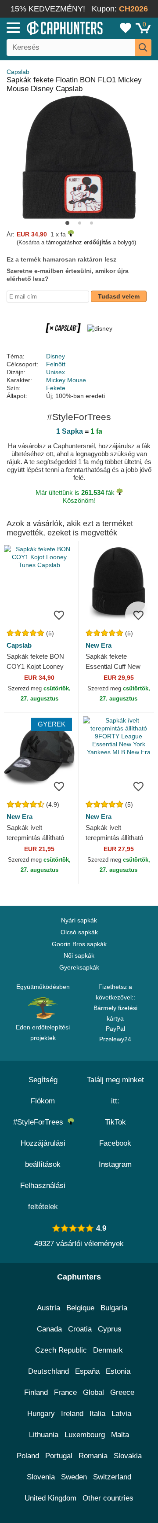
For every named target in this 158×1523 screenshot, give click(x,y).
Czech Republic (61, 1350)
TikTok (115, 1122)
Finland (36, 1392)
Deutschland (48, 1371)
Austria (48, 1308)
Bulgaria (114, 1308)
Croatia (80, 1329)
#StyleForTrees (40, 1122)
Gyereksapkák (79, 967)
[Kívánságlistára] (59, 614)
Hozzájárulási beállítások (43, 1154)
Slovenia (41, 1477)
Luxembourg (85, 1435)
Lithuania (43, 1435)
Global (93, 1392)
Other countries (108, 1498)
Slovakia (128, 1456)
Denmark (108, 1350)
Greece (122, 1392)
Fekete (55, 387)
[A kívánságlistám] (125, 28)
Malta (120, 1435)
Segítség (43, 1080)
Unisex (55, 372)
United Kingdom (50, 1498)
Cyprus (110, 1329)
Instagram (115, 1164)
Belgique (80, 1308)
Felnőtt (55, 364)
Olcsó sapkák (79, 932)
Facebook (115, 1143)
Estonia (118, 1371)
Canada (49, 1329)
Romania (93, 1456)
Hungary (41, 1413)
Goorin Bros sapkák (79, 944)
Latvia (121, 1413)
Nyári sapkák (79, 920)
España (87, 1371)
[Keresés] (143, 47)
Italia (97, 1413)
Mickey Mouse (66, 380)
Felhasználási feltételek (42, 1196)
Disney (55, 356)
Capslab (18, 71)
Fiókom (43, 1101)
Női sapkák (79, 955)
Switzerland (112, 1477)
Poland (28, 1456)
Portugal (58, 1456)
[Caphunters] (46, 27)
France (65, 1392)
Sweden (74, 1477)
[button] (67, 223)
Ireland (72, 1413)
